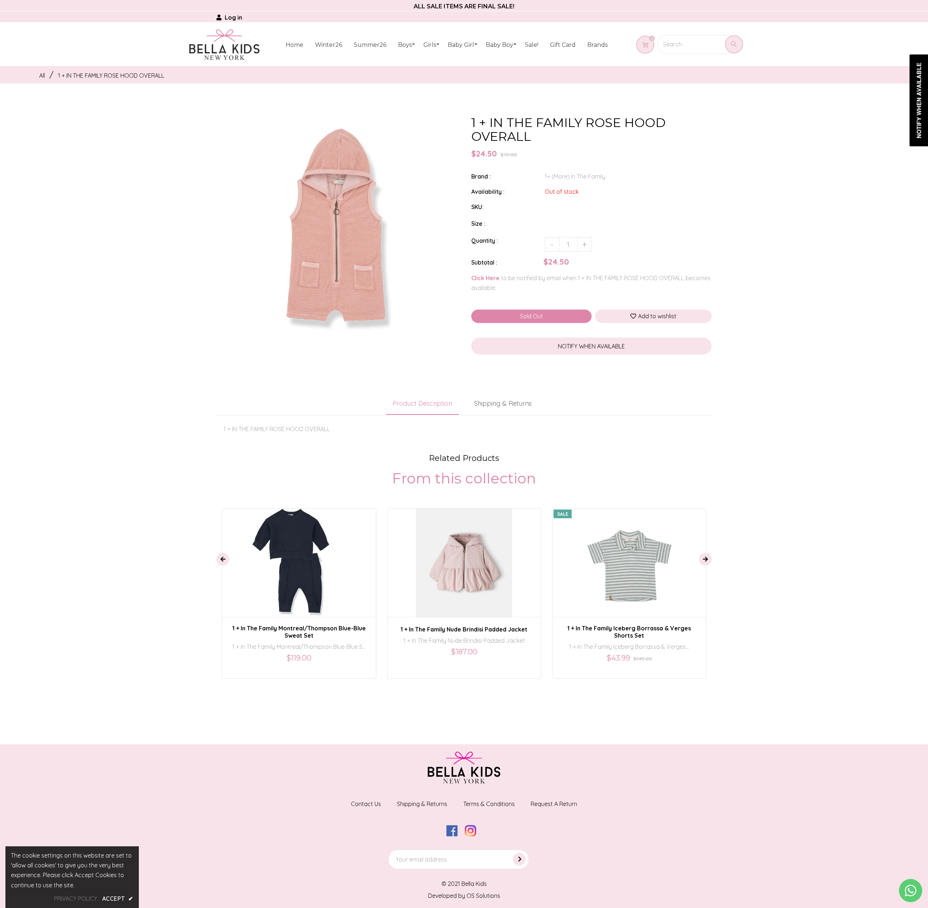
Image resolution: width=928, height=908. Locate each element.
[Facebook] (455, 834)
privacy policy (75, 898)
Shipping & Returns (503, 403)
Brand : (481, 176)
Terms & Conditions (489, 803)
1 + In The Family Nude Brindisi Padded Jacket (464, 629)
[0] (643, 45)
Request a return (554, 803)
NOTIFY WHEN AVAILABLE (591, 346)
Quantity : (484, 240)
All (42, 75)
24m (492, 556)
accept (117, 898)
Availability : (488, 191)
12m (456, 556)
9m (439, 556)
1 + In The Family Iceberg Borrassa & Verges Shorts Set (629, 632)
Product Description (422, 403)
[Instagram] (473, 834)
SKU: (477, 206)
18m (302, 556)
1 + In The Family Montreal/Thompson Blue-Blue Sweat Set (299, 632)
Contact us (366, 803)
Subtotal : (484, 262)
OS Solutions (483, 895)
